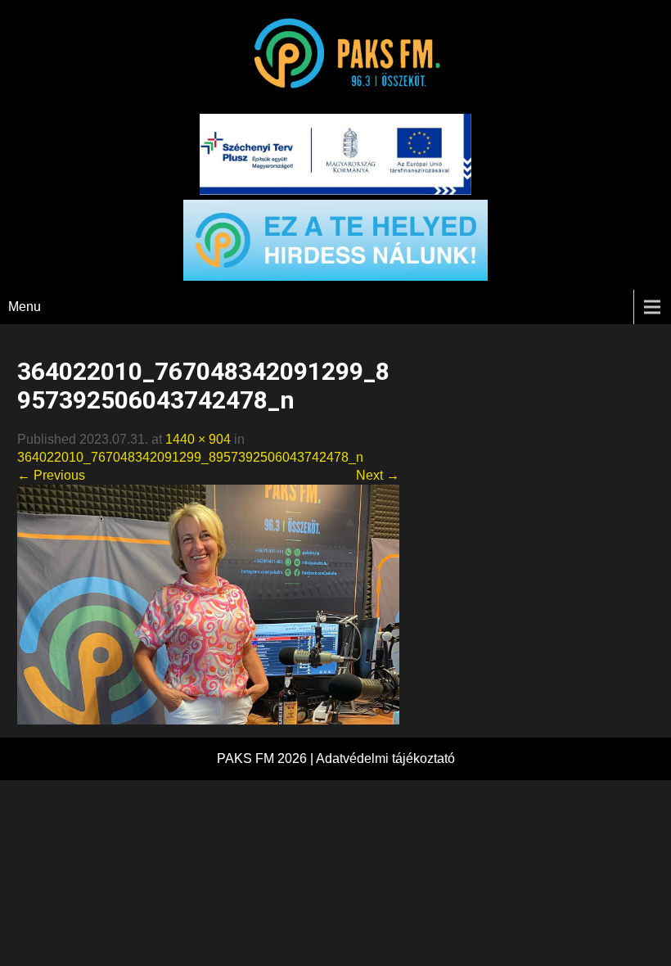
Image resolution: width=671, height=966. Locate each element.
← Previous (51, 475)
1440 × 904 (198, 439)
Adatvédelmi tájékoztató (385, 758)
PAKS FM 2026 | (266, 758)
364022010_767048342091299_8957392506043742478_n (190, 457)
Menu (24, 307)
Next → (377, 475)
